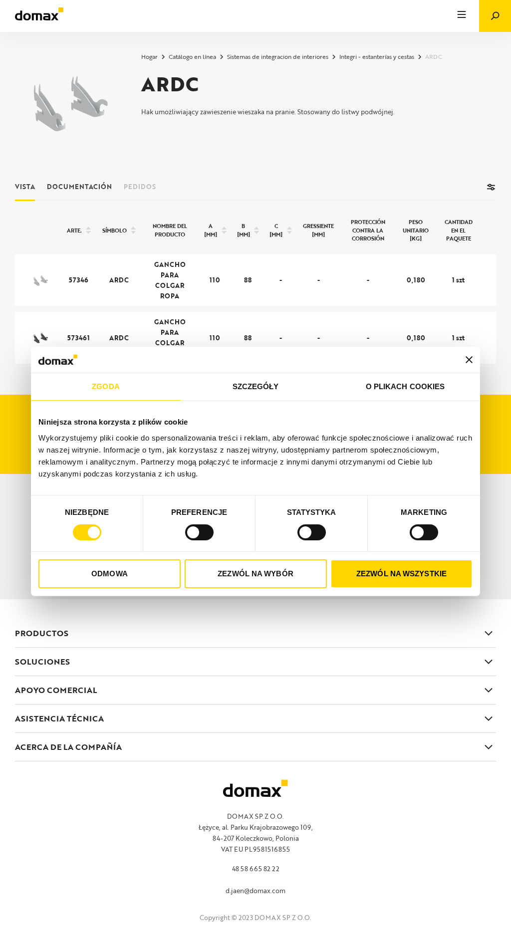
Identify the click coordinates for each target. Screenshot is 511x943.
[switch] (199, 532)
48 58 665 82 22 (255, 869)
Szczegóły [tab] (256, 386)
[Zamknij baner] (469, 359)
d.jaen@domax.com (255, 891)
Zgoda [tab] (106, 386)
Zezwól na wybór (255, 573)
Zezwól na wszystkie (401, 573)
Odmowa (109, 573)
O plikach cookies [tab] (405, 386)
